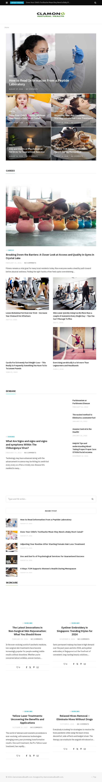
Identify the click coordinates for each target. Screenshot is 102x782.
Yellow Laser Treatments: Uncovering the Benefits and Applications (27, 719)
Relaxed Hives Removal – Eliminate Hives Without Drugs (74, 717)
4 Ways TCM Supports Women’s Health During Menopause (71, 150)
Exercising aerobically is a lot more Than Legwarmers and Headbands (71, 364)
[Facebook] (26, 667)
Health (12, 76)
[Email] (38, 667)
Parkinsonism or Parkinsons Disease (81, 402)
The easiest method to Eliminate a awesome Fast (84, 416)
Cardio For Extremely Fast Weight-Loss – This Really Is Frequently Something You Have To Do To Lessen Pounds (26, 365)
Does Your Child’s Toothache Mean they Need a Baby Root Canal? (49, 2)
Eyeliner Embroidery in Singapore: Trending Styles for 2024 (74, 631)
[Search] (95, 2)
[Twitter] (30, 667)
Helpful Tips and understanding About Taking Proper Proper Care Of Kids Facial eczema (84, 447)
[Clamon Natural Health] (51, 15)
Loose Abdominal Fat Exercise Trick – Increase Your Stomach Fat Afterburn (26, 314)
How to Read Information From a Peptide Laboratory (39, 82)
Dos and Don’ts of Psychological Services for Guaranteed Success (26, 150)
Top (94, 777)
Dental (12, 111)
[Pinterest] (34, 667)
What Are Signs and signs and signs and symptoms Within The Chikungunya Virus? (26, 444)
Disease (11, 437)
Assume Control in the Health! (82, 430)
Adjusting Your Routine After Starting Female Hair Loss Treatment (73, 117)
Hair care (58, 111)
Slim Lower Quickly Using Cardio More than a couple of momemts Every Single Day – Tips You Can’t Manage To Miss (73, 316)
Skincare (28, 623)
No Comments (32, 89)
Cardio (11, 250)
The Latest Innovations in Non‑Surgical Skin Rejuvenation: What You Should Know (27, 631)
